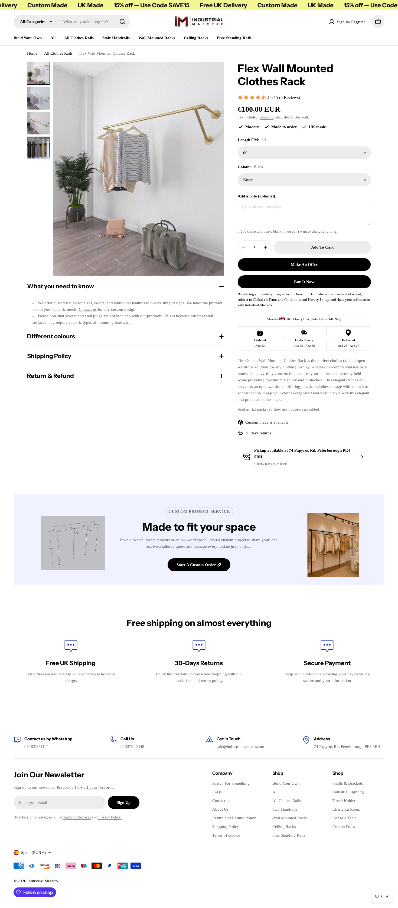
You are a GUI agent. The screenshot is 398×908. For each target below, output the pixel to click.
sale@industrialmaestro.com (240, 746)
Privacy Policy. (110, 817)
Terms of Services (77, 817)
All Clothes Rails (58, 53)
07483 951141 (36, 746)
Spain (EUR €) (33, 852)
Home (32, 53)
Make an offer (304, 264)
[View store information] (362, 457)
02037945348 (132, 746)
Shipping (266, 117)
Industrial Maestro (42, 881)
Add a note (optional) (256, 196)
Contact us (88, 309)
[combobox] (72, 21)
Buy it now (304, 282)
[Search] (122, 21)
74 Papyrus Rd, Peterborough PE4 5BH (347, 746)
